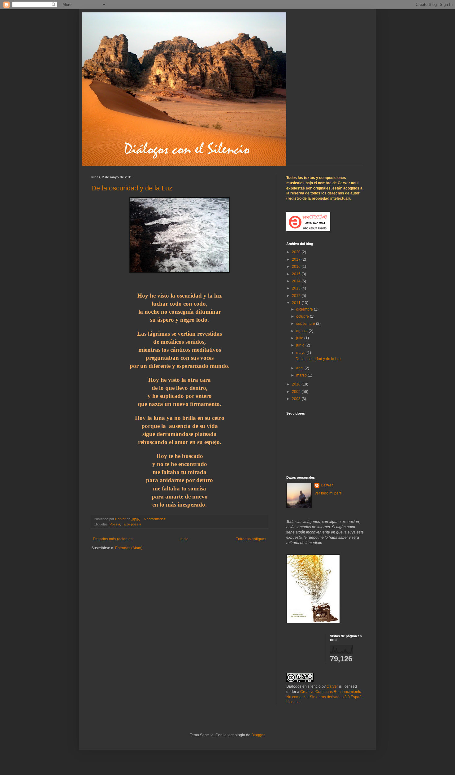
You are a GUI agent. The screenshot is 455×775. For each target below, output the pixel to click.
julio (300, 338)
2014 (296, 281)
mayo (301, 352)
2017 (296, 259)
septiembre (306, 323)
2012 (296, 296)
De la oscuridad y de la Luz (131, 188)
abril (300, 368)
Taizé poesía (131, 524)
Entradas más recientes (112, 539)
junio (301, 345)
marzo (302, 375)
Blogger (257, 735)
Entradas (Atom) (128, 548)
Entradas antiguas (251, 539)
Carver (327, 485)
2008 (296, 399)
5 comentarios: (155, 519)
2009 (296, 392)
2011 (296, 303)
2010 (296, 384)
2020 (296, 252)
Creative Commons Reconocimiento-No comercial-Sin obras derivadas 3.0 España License (325, 697)
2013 (296, 288)
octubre (303, 316)
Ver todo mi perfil (328, 493)
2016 (296, 266)
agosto (302, 331)
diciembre (305, 309)
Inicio (184, 539)
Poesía (115, 524)
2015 (296, 274)
